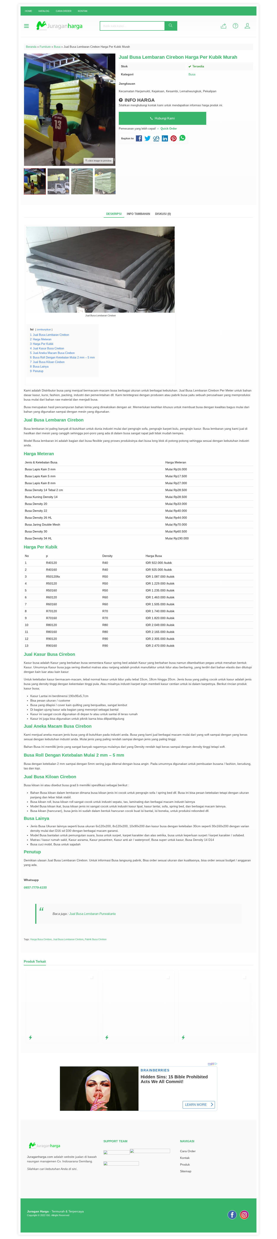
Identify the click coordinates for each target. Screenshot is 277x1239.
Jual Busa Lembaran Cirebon (68, 939)
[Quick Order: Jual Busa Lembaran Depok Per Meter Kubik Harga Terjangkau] (107, 1037)
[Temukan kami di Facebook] (232, 1219)
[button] (170, 26)
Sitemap (185, 1171)
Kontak (82, 11)
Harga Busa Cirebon (41, 939)
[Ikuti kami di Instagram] (244, 1219)
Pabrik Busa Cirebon (95, 939)
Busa (191, 74)
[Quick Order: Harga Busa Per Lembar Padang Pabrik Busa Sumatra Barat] (183, 1037)
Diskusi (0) (163, 213)
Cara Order (63, 11)
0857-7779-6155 (35, 887)
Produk (185, 1164)
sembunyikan (44, 329)
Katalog (44, 11)
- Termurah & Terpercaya (55, 1211)
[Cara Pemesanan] (223, 26)
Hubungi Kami (164, 118)
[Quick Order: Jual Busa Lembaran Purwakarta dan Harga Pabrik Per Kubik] (30, 1037)
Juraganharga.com (40, 1156)
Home (28, 11)
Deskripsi (114, 213)
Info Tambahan (138, 213)
